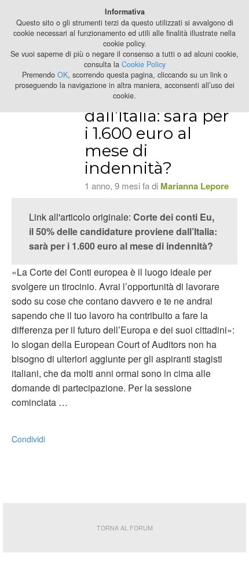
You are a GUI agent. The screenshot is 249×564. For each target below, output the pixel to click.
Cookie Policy (144, 64)
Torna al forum (125, 527)
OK (62, 74)
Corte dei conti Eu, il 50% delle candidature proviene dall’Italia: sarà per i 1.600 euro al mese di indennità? (123, 231)
